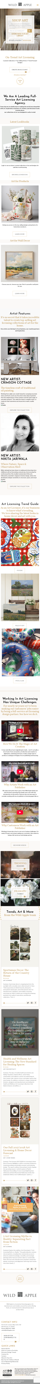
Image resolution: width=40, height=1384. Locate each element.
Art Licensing (7, 980)
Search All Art (5, 1348)
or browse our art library (20, 35)
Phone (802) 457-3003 (8, 1328)
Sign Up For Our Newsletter (10, 1337)
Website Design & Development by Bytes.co (12, 1381)
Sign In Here (27, 40)
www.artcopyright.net (20, 1375)
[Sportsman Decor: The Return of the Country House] (20, 943)
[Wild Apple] (20, 4)
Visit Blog (20, 1278)
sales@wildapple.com (8, 1330)
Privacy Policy (5, 1363)
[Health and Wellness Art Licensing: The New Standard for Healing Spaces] (20, 1032)
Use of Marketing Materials (9, 1361)
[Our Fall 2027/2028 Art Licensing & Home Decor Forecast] (20, 1121)
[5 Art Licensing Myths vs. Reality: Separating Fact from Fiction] (20, 1210)
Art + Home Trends (9, 1158)
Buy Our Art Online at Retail (10, 1359)
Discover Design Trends (8, 1352)
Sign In (20, 81)
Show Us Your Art (6, 1358)
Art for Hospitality (9, 1069)
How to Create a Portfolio (9, 1350)
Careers (3, 1356)
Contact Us (4, 1354)
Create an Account (20, 69)
